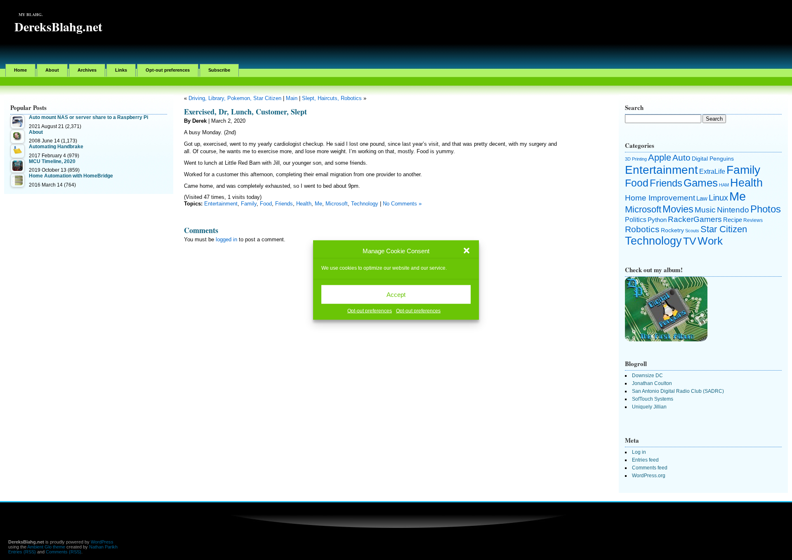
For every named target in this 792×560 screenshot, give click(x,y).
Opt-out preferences (369, 311)
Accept (396, 294)
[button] (466, 251)
